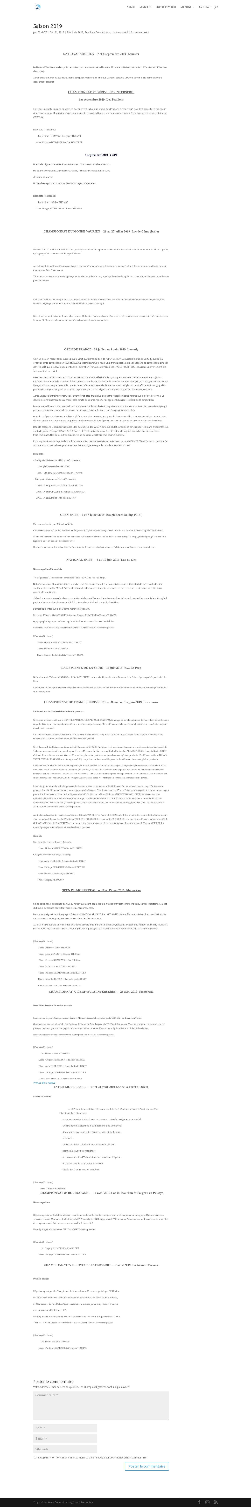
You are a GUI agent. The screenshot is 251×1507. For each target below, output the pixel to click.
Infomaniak (86, 1502)
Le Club (144, 7)
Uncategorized (120, 32)
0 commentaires (140, 32)
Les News (185, 7)
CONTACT (205, 7)
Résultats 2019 (75, 32)
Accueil (131, 7)
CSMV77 (42, 32)
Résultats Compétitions (97, 32)
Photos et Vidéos (166, 7)
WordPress (54, 1502)
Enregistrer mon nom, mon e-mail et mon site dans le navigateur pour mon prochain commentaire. (92, 1457)
